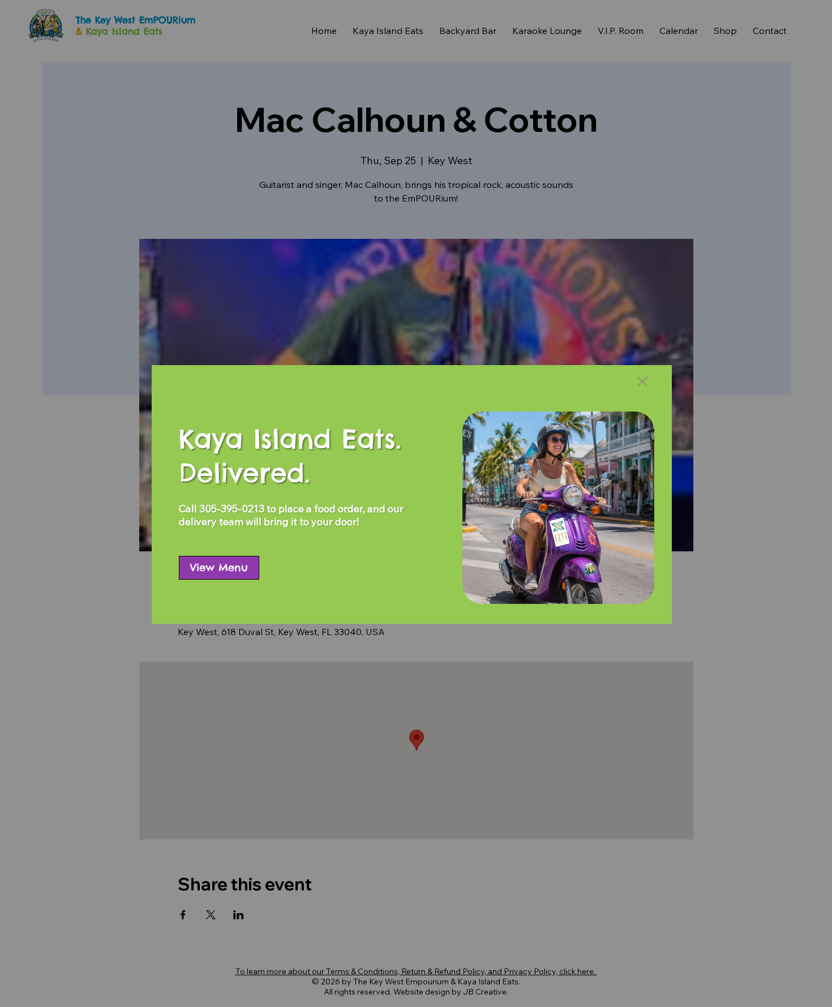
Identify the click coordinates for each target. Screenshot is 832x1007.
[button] (642, 382)
